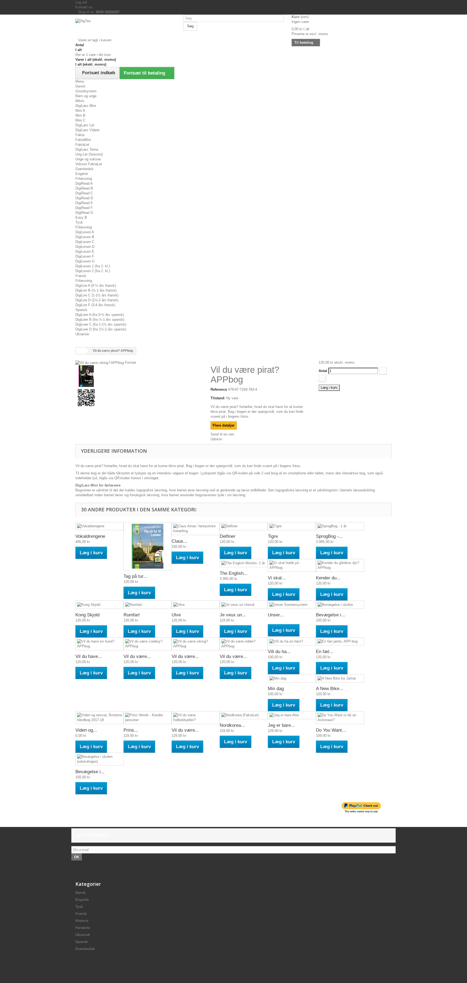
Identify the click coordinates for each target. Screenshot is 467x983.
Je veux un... (233, 614)
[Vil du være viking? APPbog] (138, 376)
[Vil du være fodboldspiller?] (196, 717)
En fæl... (324, 651)
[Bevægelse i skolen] (340, 604)
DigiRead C (84, 193)
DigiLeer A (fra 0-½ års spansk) (99, 315)
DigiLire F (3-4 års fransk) (95, 305)
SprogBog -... (329, 536)
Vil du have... (88, 656)
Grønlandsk (84, 169)
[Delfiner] (244, 526)
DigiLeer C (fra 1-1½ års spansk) (100, 324)
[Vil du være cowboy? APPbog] (148, 643)
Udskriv (216, 439)
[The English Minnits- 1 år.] (244, 563)
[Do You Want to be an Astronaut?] (340, 717)
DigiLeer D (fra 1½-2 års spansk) (100, 329)
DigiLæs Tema (86, 149)
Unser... (276, 614)
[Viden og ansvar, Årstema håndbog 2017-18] (99, 717)
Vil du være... (137, 656)
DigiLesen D (84, 247)
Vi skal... (277, 577)
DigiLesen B (84, 237)
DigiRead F (84, 208)
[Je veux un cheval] (244, 604)
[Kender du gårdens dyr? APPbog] (340, 565)
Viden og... (86, 730)
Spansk (81, 310)
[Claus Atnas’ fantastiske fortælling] (196, 528)
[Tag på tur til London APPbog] (148, 546)
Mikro (79, 101)
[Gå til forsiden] (81, 350)
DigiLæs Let (84, 125)
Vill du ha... (279, 651)
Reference (219, 389)
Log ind (81, 2)
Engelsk (81, 174)
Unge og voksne (88, 159)
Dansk (80, 86)
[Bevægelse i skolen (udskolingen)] (99, 759)
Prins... (131, 730)
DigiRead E (84, 203)
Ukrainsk (82, 334)
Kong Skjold (87, 614)
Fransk (80, 276)
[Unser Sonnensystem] (292, 604)
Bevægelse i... (330, 614)
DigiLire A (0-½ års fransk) (95, 285)
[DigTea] (125, 28)
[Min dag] (292, 678)
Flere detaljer (224, 425)
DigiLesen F (84, 256)
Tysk (79, 222)
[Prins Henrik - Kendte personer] (148, 717)
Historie (81, 921)
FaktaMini (83, 140)
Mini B (80, 115)
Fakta (79, 135)
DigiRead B (84, 188)
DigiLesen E (84, 251)
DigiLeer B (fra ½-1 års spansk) (99, 319)
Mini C (80, 120)
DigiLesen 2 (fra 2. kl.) (92, 271)
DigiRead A (84, 183)
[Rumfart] (148, 604)
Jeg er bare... (281, 725)
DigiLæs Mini (85, 106)
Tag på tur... (135, 576)
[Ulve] (196, 604)
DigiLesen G (85, 261)
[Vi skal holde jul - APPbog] (292, 565)
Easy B (81, 217)
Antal (323, 371)
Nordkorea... (232, 725)
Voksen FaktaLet (88, 164)
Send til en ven (222, 434)
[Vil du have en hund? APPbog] (99, 643)
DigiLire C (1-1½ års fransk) (96, 295)
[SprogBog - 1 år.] (340, 526)
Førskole (82, 928)
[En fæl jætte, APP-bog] (340, 641)
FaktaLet (82, 145)
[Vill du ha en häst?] (292, 641)
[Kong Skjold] (99, 604)
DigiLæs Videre (87, 130)
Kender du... (328, 577)
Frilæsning (83, 179)
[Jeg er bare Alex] (292, 715)
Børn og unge (85, 96)
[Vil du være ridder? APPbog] (244, 643)
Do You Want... (331, 730)
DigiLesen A (84, 232)
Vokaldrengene (90, 536)
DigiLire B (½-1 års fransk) (95, 290)
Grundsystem (85, 91)
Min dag (276, 688)
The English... (234, 573)
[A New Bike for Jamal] (340, 678)
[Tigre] (292, 526)
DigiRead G (84, 213)
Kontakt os (83, 7)
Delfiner (227, 536)
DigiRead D (84, 198)
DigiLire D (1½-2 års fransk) (96, 300)
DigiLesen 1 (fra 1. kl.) (92, 266)
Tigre (273, 536)
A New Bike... (329, 688)
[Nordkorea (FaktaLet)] (244, 715)
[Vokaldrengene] (99, 526)
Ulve (176, 614)
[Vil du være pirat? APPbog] (138, 397)
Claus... (179, 541)
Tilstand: (218, 398)
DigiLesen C (84, 242)
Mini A (80, 111)
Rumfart (132, 614)
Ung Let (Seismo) (89, 154)
